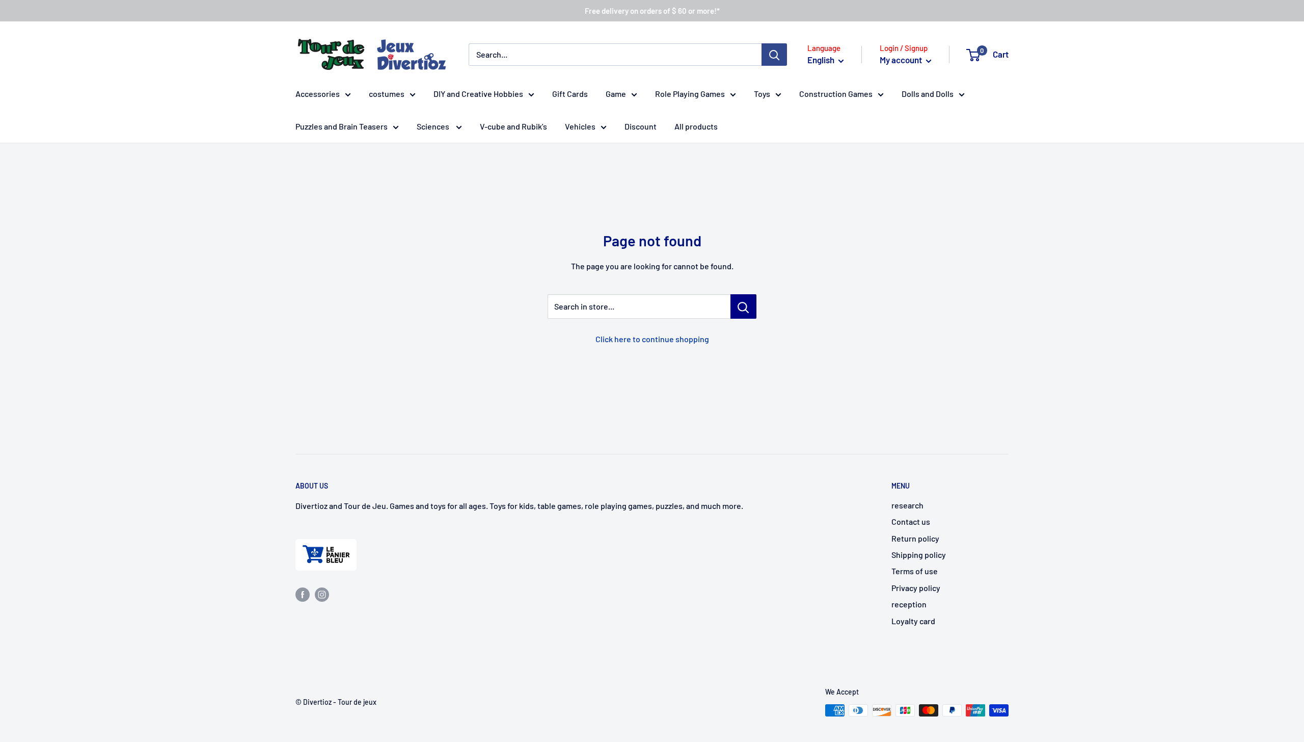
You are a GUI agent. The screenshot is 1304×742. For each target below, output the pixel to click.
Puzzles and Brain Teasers (341, 126)
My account (901, 60)
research (907, 505)
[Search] (774, 54)
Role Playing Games (690, 93)
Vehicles (580, 126)
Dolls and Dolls (928, 93)
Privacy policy (915, 588)
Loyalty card (913, 621)
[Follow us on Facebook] (302, 594)
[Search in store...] (743, 306)
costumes (386, 93)
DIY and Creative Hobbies (478, 93)
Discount (640, 126)
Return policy (915, 538)
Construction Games (836, 93)
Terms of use (914, 571)
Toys (762, 93)
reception (909, 604)
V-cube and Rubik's (513, 126)
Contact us (910, 521)
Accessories (317, 93)
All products (696, 126)
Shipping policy (918, 554)
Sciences (434, 126)
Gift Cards (570, 93)
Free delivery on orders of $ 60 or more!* (652, 10)
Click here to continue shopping (652, 339)
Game (616, 93)
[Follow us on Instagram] (322, 594)
